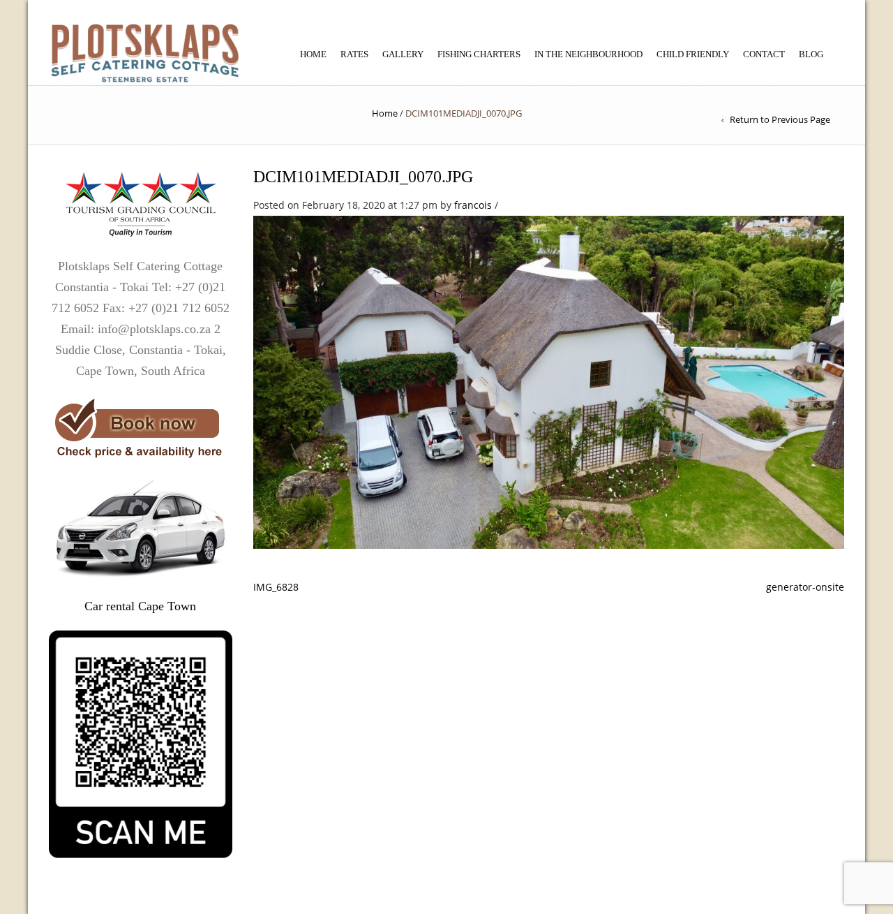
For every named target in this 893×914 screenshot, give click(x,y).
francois (473, 205)
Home (313, 54)
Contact (764, 54)
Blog (811, 54)
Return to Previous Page (780, 119)
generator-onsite (805, 587)
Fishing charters (478, 54)
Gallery (402, 54)
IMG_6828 (276, 587)
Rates (354, 54)
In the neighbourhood (588, 54)
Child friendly (692, 54)
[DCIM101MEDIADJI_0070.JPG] (549, 381)
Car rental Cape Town (140, 606)
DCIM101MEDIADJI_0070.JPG (363, 177)
